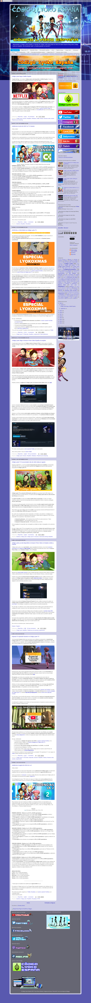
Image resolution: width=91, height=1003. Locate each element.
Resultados (28, 223)
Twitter (51, 330)
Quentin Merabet (76, 293)
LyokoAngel (75, 282)
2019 (61, 310)
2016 (61, 316)
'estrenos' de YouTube (45, 689)
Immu (64, 277)
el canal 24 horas (19, 322)
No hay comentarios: (32, 453)
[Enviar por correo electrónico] (39, 116)
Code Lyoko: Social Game (72, 262)
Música (13, 52)
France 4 (73, 275)
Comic (59, 270)
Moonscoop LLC (61, 289)
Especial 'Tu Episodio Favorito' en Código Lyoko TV (25, 636)
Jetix (59, 278)
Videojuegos (75, 50)
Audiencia (18, 223)
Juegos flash (68, 50)
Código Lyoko (19, 118)
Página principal (15, 50)
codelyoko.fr (60, 263)
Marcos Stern (62, 284)
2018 (61, 312)
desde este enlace (38, 578)
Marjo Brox (73, 254)
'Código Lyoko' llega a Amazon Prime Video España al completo (29, 340)
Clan (64, 262)
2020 (61, 303)
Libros (52, 50)
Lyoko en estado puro (71, 281)
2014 (61, 319)
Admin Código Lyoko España (74, 250)
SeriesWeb (60, 227)
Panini (66, 292)
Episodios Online (34, 50)
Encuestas (26, 757)
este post (24, 774)
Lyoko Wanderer (67, 282)
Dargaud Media (76, 270)
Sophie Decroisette (74, 294)
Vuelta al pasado (60, 298)
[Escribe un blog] (40, 116)
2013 (61, 321)
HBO (77, 275)
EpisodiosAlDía (61, 273)
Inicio (28, 903)
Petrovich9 (54, 991)
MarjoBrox (29, 118)
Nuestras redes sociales (61, 52)
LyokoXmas (74, 283)
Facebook (33, 891)
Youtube (74, 298)
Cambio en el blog (73, 260)
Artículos (75, 259)
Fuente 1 (14, 626)
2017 (61, 314)
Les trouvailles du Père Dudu (70, 278)
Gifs (28, 52)
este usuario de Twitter (30, 448)
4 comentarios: (31, 332)
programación (37, 334)
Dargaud (70, 270)
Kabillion (62, 278)
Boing (66, 260)
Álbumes (69, 259)
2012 (61, 323)
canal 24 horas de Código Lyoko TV (24, 272)
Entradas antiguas (50, 903)
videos (75, 297)
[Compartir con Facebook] (43, 116)
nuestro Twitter (28, 451)
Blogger (68, 991)
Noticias (41, 118)
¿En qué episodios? (62, 259)
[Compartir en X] (41, 116)
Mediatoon (34, 118)
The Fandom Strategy (63, 297)
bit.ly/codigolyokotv (21, 734)
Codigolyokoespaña (69, 269)
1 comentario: (31, 221)
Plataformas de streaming (17, 119)
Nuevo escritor (60, 292)
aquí (51, 382)
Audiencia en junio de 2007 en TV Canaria (23, 126)
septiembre (63, 308)
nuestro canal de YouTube (37, 270)
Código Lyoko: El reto (66, 267)
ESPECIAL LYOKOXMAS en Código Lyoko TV (24, 230)
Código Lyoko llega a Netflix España (21, 76)
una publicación (40, 109)
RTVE (38, 898)
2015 (61, 317)
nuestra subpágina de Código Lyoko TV (36, 742)
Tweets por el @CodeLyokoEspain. (65, 157)
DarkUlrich (73, 252)
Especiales (26, 334)
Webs (66, 298)
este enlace (14, 604)
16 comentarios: (31, 116)
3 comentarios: (31, 534)
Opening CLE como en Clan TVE (70, 195)
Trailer (71, 297)
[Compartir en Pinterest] (44, 116)
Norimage (76, 289)
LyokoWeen (67, 283)
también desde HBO (48, 610)
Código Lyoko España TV (71, 265)
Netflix (38, 118)
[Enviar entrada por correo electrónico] (37, 116)
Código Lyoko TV (24, 50)
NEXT (71, 289)
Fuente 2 (18, 626)
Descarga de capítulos (44, 50)
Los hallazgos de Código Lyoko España (67, 279)
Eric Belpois (72, 273)
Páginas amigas (59, 50)
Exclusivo (25, 118)
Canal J (59, 262)
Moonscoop (74, 287)
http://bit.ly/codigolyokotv (22, 328)
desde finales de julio (22, 572)
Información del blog (43, 536)
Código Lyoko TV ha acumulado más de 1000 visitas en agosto (28, 462)
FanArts (77, 274)
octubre (62, 304)
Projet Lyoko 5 (69, 293)
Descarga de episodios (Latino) (38, 52)
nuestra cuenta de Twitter (45, 108)
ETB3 (66, 274)
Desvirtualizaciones (21, 52)
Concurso (64, 270)
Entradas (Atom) (21, 905)
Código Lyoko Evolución (64, 266)
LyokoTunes (60, 283)
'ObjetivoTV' (32, 776)
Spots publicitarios (44, 334)
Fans (61, 275)
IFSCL (59, 277)
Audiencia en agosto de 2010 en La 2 (22, 765)
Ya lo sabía (70, 298)
